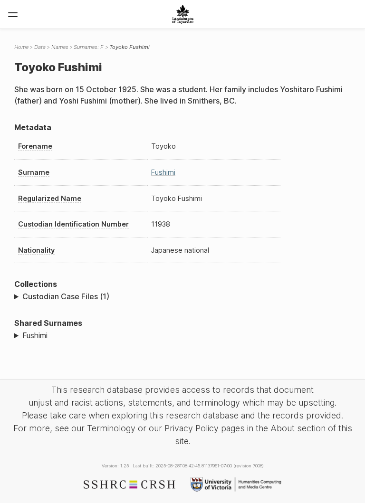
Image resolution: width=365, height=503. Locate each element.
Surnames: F (89, 47)
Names (59, 47)
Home (21, 47)
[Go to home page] (182, 14)
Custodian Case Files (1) (65, 296)
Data (40, 47)
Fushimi (163, 172)
